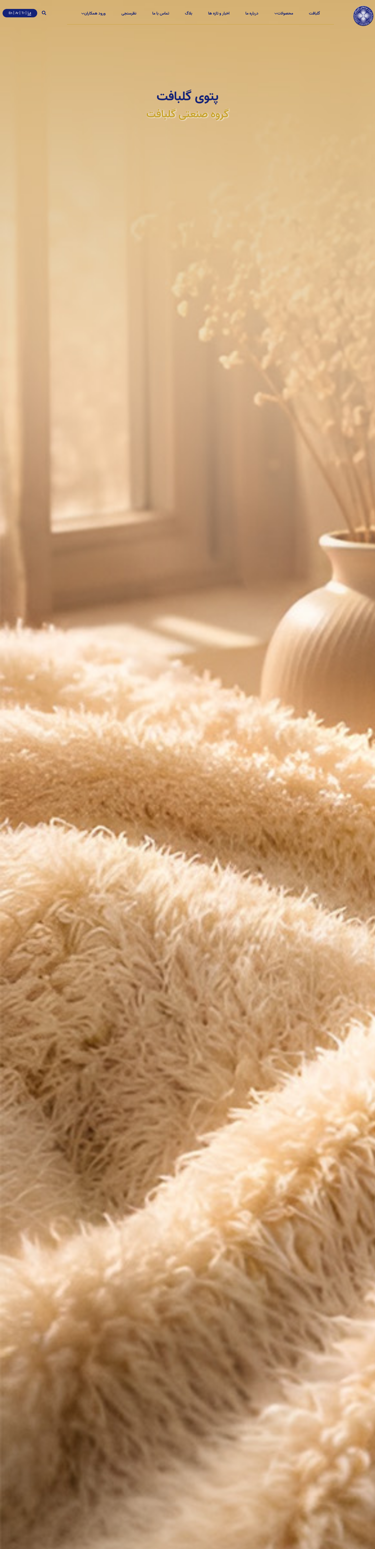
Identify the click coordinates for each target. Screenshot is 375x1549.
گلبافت (314, 13)
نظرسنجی (128, 13)
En (10, 13)
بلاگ (188, 13)
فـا (29, 13)
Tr (22, 13)
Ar (16, 13)
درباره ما (251, 13)
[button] (314, 13)
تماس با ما (160, 13)
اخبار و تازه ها (219, 13)
